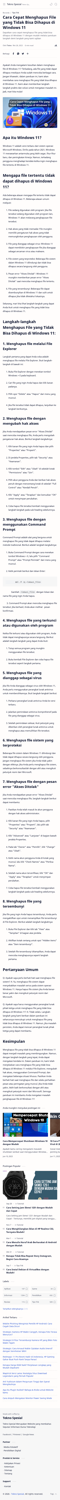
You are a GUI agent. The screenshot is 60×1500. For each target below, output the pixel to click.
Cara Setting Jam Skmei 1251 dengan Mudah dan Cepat (29, 1209)
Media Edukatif (11, 1447)
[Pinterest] (17, 1434)
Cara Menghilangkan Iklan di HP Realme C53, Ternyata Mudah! (30, 1230)
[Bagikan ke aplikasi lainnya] (27, 53)
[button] (51, 4)
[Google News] (28, 1434)
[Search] (56, 4)
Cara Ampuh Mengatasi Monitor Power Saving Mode (27, 1398)
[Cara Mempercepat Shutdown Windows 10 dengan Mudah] (25, 1125)
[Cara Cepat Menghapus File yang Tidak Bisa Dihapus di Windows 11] (30, 112)
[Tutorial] (20, 1203)
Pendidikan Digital (12, 1450)
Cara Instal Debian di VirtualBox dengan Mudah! (27, 1271)
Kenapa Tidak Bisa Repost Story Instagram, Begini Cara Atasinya (29, 1257)
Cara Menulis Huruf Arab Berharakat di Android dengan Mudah (31, 1244)
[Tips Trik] (19, 1265)
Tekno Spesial (14, 4)
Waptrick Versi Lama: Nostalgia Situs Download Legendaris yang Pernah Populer (25, 1374)
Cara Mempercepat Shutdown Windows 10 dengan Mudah (25, 1143)
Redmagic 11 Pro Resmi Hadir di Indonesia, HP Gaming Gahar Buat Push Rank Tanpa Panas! (28, 1358)
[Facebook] (7, 1434)
